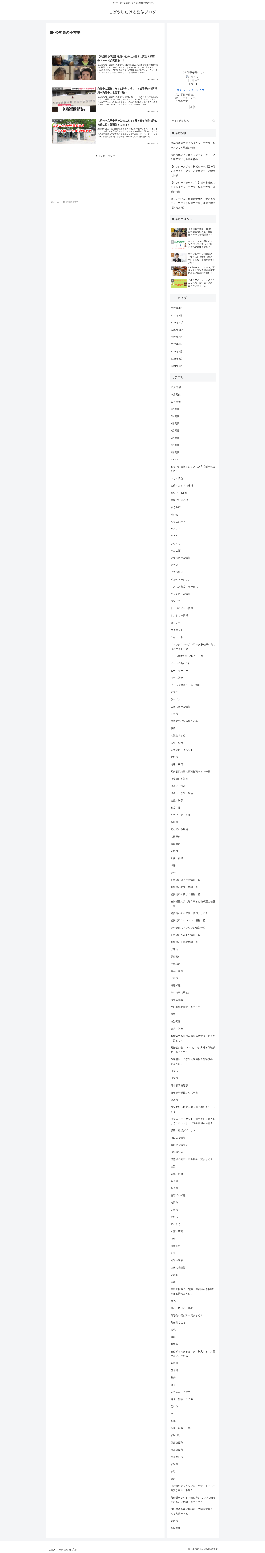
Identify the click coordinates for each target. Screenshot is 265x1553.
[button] (213, 120)
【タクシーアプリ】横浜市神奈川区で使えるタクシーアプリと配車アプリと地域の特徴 (193, 171)
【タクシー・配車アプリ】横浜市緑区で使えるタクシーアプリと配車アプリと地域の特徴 (193, 187)
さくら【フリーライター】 (193, 89)
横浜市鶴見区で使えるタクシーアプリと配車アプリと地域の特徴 (193, 157)
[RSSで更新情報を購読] (195, 107)
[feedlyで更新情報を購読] (191, 107)
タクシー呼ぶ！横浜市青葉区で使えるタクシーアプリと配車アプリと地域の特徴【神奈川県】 (193, 203)
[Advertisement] (105, 43)
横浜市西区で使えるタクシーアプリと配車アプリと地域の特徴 (193, 145)
